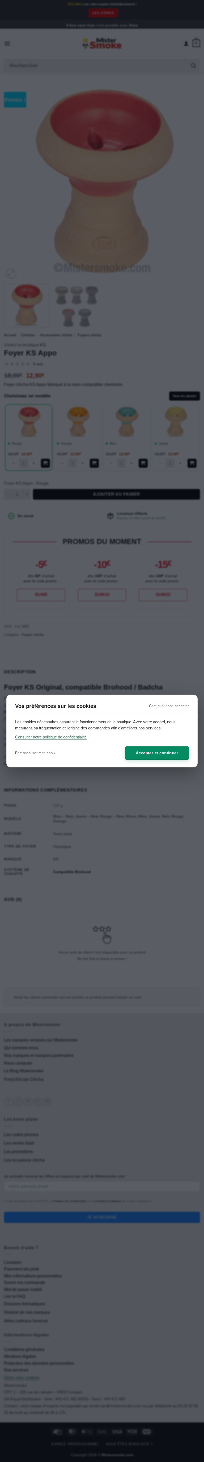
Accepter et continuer (157, 753)
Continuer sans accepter (169, 706)
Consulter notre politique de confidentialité (51, 737)
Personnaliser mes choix (35, 753)
